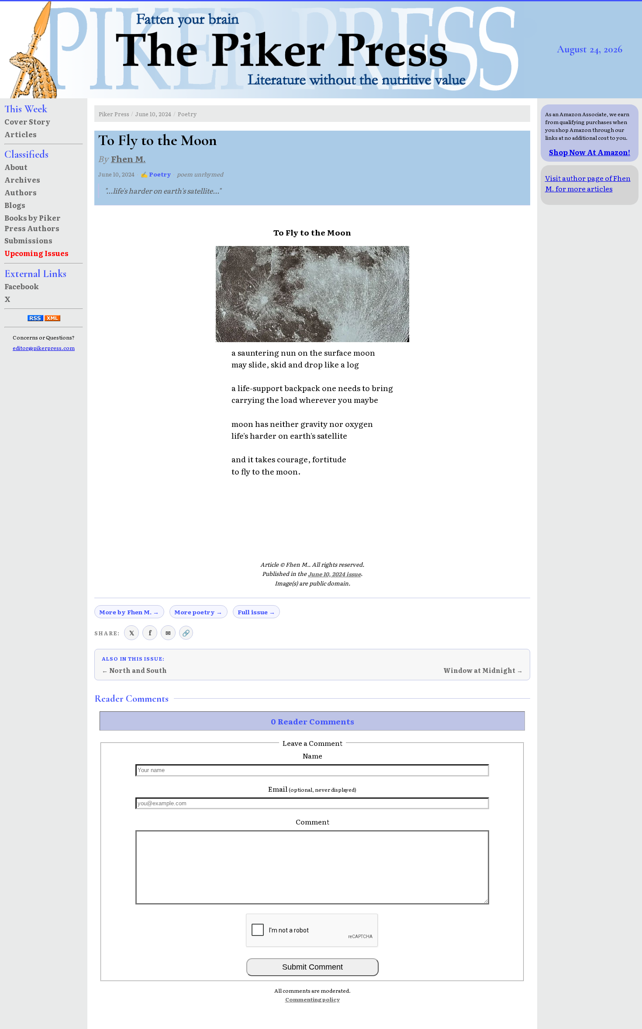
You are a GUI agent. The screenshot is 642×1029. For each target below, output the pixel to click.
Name (312, 755)
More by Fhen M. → (129, 611)
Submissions (28, 240)
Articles (20, 134)
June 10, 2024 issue (334, 574)
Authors (20, 192)
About (16, 167)
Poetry (187, 114)
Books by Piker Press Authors (32, 222)
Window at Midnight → (483, 670)
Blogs (14, 205)
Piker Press (114, 114)
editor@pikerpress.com (44, 348)
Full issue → (256, 611)
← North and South (134, 670)
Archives (22, 179)
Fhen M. (128, 158)
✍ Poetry (156, 174)
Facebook (21, 286)
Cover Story (27, 121)
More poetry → (198, 611)
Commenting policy (312, 999)
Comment (312, 821)
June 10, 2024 (153, 114)
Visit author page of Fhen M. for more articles (588, 183)
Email (312, 788)
